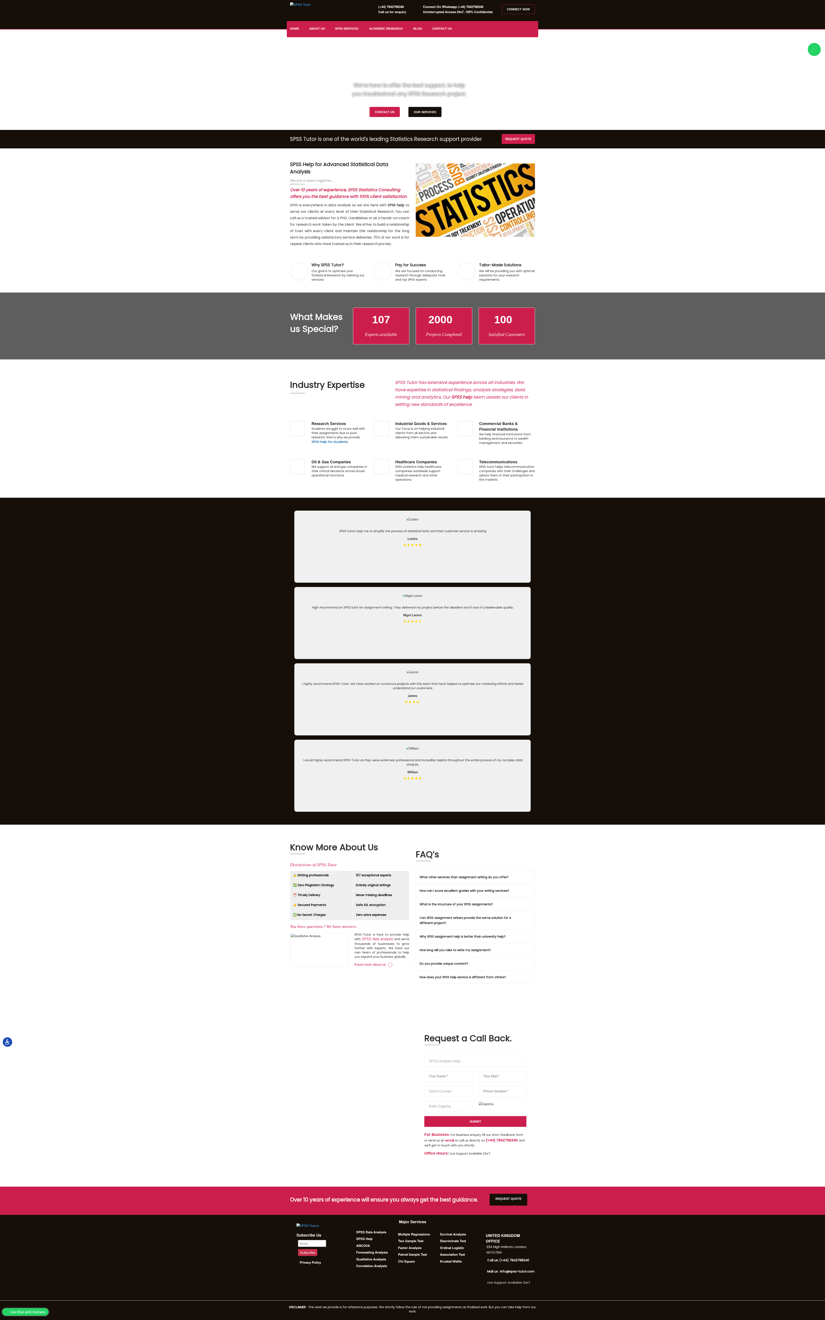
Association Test (452, 1254)
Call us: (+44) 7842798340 (508, 1260)
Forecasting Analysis (372, 1252)
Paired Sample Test (412, 1254)
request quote (518, 139)
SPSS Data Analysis (371, 1232)
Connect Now (518, 9)
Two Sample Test (410, 1240)
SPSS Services (346, 28)
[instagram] (518, 29)
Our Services (425, 112)
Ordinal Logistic (452, 1247)
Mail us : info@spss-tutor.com (511, 1271)
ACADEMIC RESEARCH (386, 28)
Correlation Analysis (371, 1265)
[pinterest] (525, 29)
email (449, 1140)
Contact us (442, 28)
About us (317, 28)
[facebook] (503, 29)
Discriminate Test (453, 1240)
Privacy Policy (310, 1262)
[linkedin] (532, 29)
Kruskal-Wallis (451, 1261)
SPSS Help (364, 1238)
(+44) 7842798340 (391, 6)
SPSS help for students (330, 441)
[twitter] (510, 29)
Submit (475, 1121)
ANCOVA (363, 1245)
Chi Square (406, 1261)
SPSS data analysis (377, 939)
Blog (417, 28)
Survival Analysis (453, 1234)
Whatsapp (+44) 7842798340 (453, 6)
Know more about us (370, 964)
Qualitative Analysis (371, 1259)
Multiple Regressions (414, 1234)
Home (294, 28)
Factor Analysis (410, 1247)
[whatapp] (814, 49)
